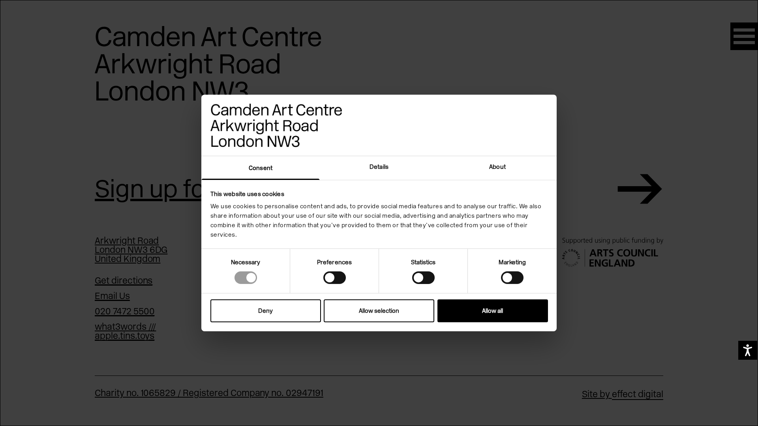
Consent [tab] (260, 168)
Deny (265, 310)
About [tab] (497, 166)
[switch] (334, 277)
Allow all (492, 310)
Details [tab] (379, 166)
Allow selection (379, 310)
